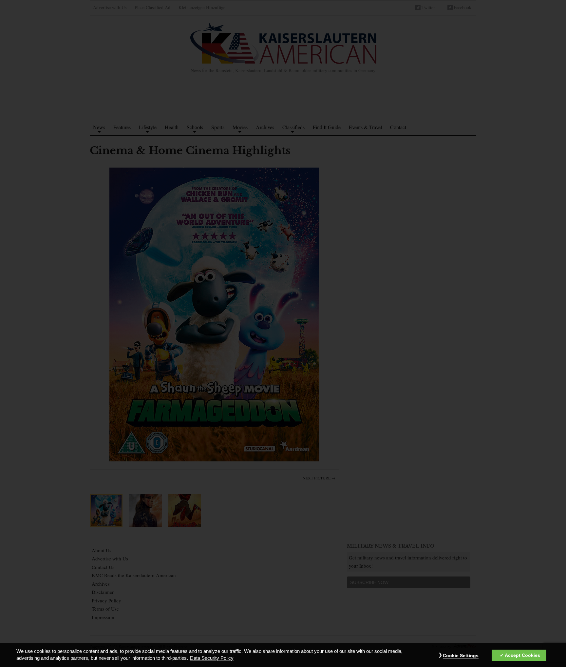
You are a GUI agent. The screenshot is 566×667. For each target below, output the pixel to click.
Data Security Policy (212, 658)
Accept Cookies (522, 655)
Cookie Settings (461, 655)
